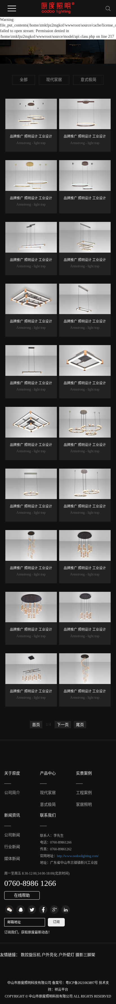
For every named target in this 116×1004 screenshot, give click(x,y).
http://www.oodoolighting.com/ (78, 856)
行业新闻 (12, 847)
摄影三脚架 (85, 955)
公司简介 (12, 793)
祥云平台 (61, 990)
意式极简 (88, 80)
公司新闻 (12, 835)
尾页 (80, 724)
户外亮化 (50, 955)
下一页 (63, 724)
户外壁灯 (67, 955)
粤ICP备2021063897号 (82, 983)
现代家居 (54, 80)
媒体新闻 (12, 859)
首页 (36, 724)
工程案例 (84, 793)
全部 (24, 80)
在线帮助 (22, 895)
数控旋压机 (31, 955)
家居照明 (84, 804)
